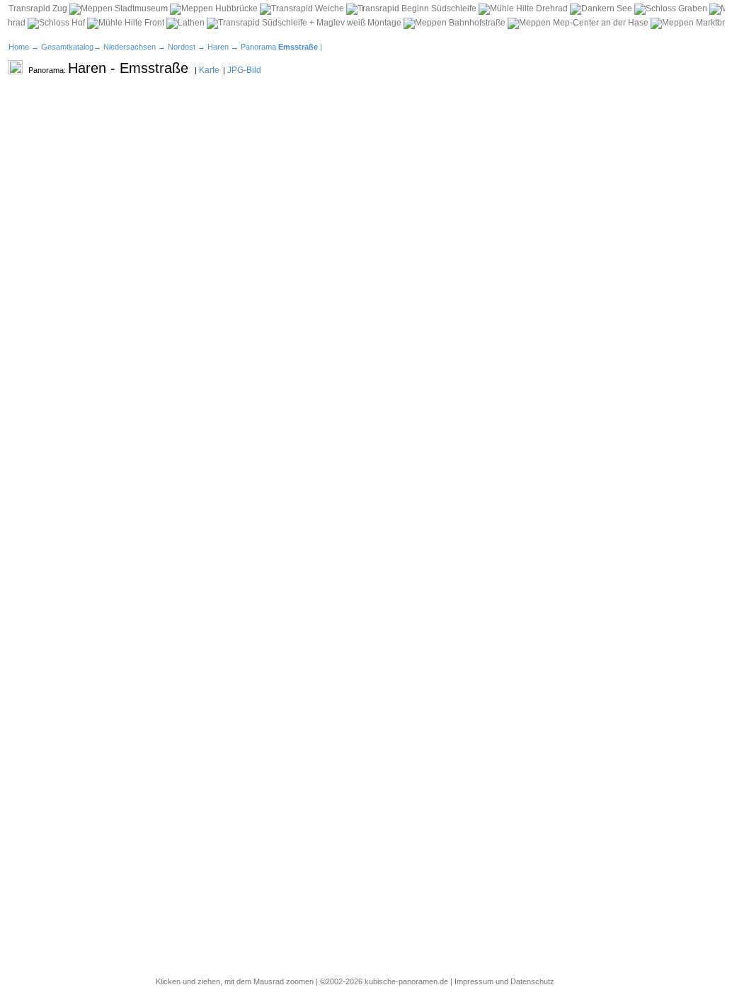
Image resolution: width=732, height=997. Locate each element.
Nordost (181, 46)
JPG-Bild (244, 70)
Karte (209, 70)
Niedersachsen (129, 46)
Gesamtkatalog (67, 46)
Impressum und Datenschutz (504, 981)
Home (18, 46)
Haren (218, 46)
